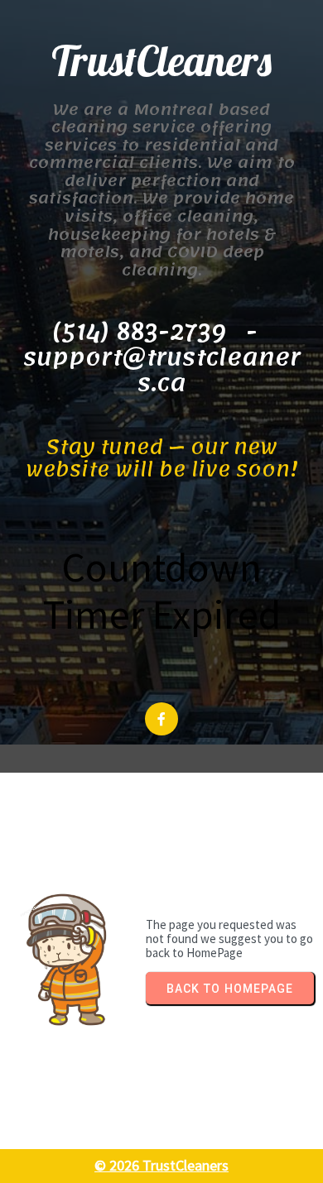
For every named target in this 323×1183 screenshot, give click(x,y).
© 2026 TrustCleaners (161, 1165)
